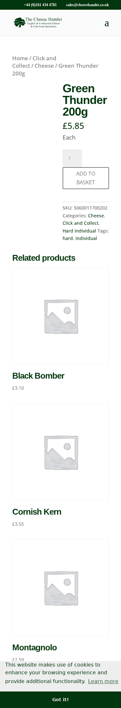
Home (20, 58)
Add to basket (85, 178)
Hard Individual (79, 231)
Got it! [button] (60, 699)
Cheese (44, 65)
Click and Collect (80, 223)
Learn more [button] (103, 681)
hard (68, 238)
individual (86, 238)
